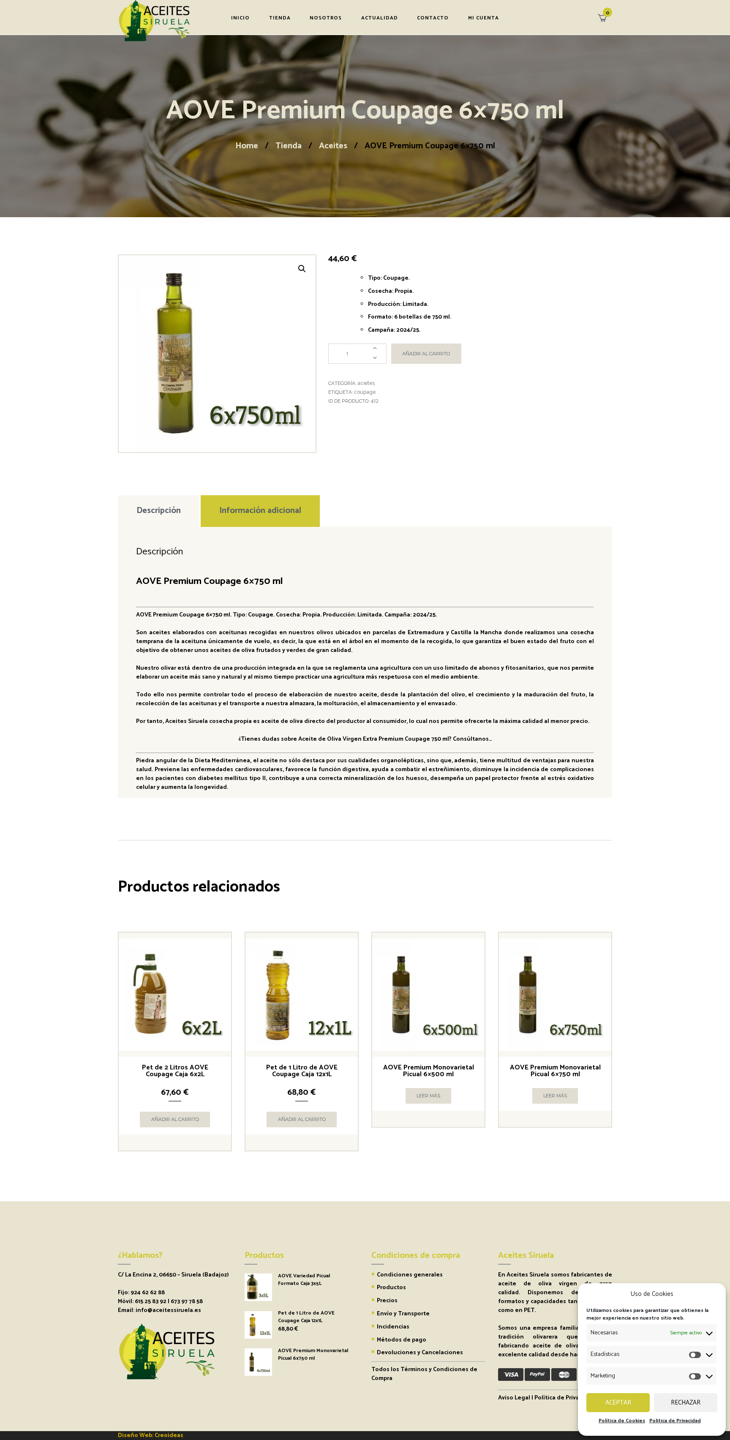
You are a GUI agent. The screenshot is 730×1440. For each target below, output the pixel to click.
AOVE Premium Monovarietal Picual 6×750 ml (555, 1071)
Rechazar (685, 1402)
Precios (387, 1301)
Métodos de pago (401, 1340)
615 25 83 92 (150, 1301)
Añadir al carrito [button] (175, 1119)
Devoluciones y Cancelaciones (420, 1353)
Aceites (333, 146)
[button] (302, 268)
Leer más (428, 1096)
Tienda (288, 146)
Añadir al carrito (426, 354)
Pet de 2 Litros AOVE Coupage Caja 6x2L (175, 1071)
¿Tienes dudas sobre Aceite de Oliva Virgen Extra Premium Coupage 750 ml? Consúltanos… (365, 739)
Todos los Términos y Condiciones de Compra (424, 1374)
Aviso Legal (514, 1398)
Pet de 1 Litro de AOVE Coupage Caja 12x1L (302, 1071)
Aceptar (618, 1402)
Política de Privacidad (564, 1398)
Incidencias (393, 1327)
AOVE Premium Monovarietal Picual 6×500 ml (428, 1071)
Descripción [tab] (158, 511)
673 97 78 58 (187, 1301)
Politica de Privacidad (675, 1421)
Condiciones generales (410, 1275)
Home (246, 146)
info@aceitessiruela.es (168, 1310)
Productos (391, 1288)
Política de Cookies (622, 1421)
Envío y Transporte (403, 1314)
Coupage (365, 392)
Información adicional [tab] (260, 511)
